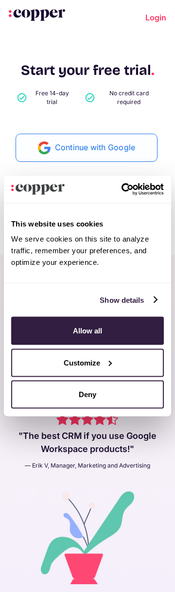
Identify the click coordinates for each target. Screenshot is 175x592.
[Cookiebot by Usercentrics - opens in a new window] (123, 189)
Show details (122, 300)
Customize (82, 362)
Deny (87, 394)
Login (155, 17)
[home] (37, 14)
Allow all (87, 331)
